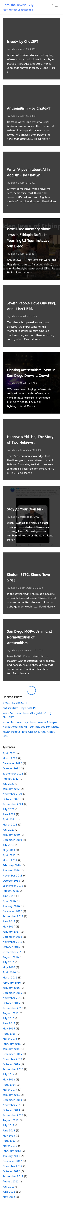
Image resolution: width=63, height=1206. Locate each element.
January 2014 (11, 1094)
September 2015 (13, 1008)
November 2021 (12, 794)
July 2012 (9, 1186)
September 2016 (13, 952)
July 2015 (9, 1018)
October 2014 (11, 1064)
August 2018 (11, 890)
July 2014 (9, 1074)
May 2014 (9, 1079)
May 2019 (9, 850)
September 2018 (13, 885)
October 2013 (11, 1110)
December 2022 (12, 763)
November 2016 (12, 941)
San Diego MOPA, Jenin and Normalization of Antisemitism (29, 637)
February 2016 (12, 982)
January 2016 (11, 987)
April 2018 (9, 901)
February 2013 (12, 1151)
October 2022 (11, 768)
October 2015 (11, 1003)
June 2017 (9, 921)
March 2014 (10, 1089)
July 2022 (9, 783)
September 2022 (13, 773)
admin (14, 49)
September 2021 (13, 804)
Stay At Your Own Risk (25, 509)
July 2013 (9, 1125)
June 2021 (9, 814)
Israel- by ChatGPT (22, 42)
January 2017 (11, 931)
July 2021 (9, 809)
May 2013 (9, 1135)
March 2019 (10, 860)
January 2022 (11, 789)
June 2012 (9, 1191)
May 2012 (9, 1196)
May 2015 (9, 1028)
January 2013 (11, 1156)
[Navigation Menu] (56, 7)
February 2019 (12, 865)
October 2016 (11, 947)
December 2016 (12, 936)
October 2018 (11, 880)
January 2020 (11, 834)
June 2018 (9, 896)
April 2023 (9, 753)
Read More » (42, 138)
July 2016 (9, 962)
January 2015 (11, 1049)
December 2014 (12, 1054)
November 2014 (12, 1059)
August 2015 (11, 1013)
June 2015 (9, 1023)
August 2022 (11, 778)
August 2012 (11, 1181)
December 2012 (12, 1161)
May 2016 (9, 967)
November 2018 (12, 875)
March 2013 (10, 1145)
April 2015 (9, 1033)
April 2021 (9, 819)
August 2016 (11, 957)
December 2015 (12, 992)
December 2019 (12, 840)
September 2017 (13, 916)
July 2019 (9, 845)
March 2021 (10, 824)
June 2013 (9, 1130)
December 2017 (12, 911)
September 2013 (13, 1115)
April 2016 (9, 972)
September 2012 (13, 1176)
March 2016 (10, 977)
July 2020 (9, 829)
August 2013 (11, 1120)
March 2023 (10, 758)
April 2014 (9, 1084)
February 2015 (12, 1043)
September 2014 (13, 1069)
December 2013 (12, 1100)
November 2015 (12, 998)
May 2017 (9, 926)
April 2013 (9, 1140)
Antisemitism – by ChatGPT (29, 108)
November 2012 (12, 1166)
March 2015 (10, 1038)
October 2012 (11, 1171)
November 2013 (12, 1105)
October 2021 (11, 799)
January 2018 (11, 906)
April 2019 (9, 855)
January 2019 (11, 870)
